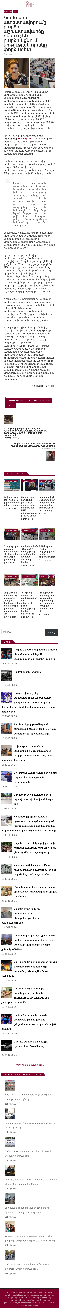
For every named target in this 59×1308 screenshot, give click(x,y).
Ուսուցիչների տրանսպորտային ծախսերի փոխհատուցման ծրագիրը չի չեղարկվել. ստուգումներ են (47, 601)
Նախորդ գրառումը (11, 437)
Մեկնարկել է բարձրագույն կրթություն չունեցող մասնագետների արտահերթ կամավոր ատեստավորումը (12, 603)
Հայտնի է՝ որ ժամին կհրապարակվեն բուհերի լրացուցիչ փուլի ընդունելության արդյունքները (30, 1238)
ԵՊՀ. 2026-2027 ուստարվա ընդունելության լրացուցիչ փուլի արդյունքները (27, 1266)
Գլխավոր (8, 11)
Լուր (15, 11)
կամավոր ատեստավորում (18, 400)
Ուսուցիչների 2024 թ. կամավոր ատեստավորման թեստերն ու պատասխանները (31, 1181)
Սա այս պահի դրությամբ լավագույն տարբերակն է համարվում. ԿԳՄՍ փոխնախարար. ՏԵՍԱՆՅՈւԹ (29, 506)
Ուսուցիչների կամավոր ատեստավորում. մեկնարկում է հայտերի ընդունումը (12, 553)
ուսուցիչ (10, 405)
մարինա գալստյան (42, 400)
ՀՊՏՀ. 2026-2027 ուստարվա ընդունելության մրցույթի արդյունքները (28, 1097)
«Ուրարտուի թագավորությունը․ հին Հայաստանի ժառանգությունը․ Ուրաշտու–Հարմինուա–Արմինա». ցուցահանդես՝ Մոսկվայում (26, 432)
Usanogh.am (25, 138)
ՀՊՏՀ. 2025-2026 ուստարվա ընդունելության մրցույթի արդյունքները (28, 1153)
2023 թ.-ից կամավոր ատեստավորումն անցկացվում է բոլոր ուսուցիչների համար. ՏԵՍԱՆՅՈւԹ (29, 603)
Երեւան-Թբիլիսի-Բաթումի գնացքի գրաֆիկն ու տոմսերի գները (30, 1125)
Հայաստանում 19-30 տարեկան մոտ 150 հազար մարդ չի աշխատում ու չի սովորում (33, 445)
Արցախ (43, 481)
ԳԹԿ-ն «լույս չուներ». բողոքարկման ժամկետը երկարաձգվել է (47, 551)
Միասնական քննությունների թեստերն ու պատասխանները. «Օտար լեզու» (27, 1210)
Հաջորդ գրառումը (48, 448)
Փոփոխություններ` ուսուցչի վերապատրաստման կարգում (12, 501)
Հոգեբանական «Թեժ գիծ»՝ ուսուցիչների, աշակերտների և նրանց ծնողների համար (29, 554)
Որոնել (51, 632)
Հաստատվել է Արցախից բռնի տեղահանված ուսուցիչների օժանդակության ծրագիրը (47, 504)
